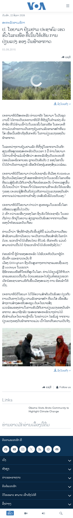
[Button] (66, 57)
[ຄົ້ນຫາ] (61, 513)
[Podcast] (48, 449)
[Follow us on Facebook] (5, 449)
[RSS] (39, 449)
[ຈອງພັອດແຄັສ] (56, 449)
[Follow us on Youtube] (14, 449)
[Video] (25, 513)
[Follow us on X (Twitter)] (31, 449)
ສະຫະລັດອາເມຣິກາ (13, 22)
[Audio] (43, 513)
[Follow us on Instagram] (22, 449)
